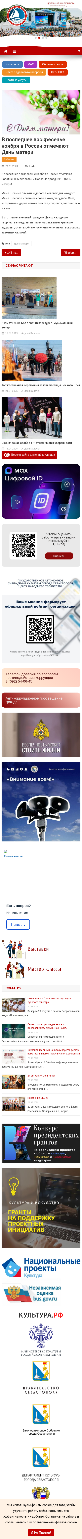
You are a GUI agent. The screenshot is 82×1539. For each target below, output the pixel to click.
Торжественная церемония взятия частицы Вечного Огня (41, 385)
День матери (21, 243)
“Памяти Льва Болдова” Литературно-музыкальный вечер (37, 325)
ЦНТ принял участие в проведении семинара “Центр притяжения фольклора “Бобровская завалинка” (14, 252)
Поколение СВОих (37, 1098)
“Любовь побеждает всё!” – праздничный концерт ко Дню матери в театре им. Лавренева (72, 252)
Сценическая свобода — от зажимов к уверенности (37, 442)
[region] (41, 18)
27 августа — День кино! (41, 1075)
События (9, 159)
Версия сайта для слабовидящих (32, 454)
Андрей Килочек (30, 333)
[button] (36, 38)
